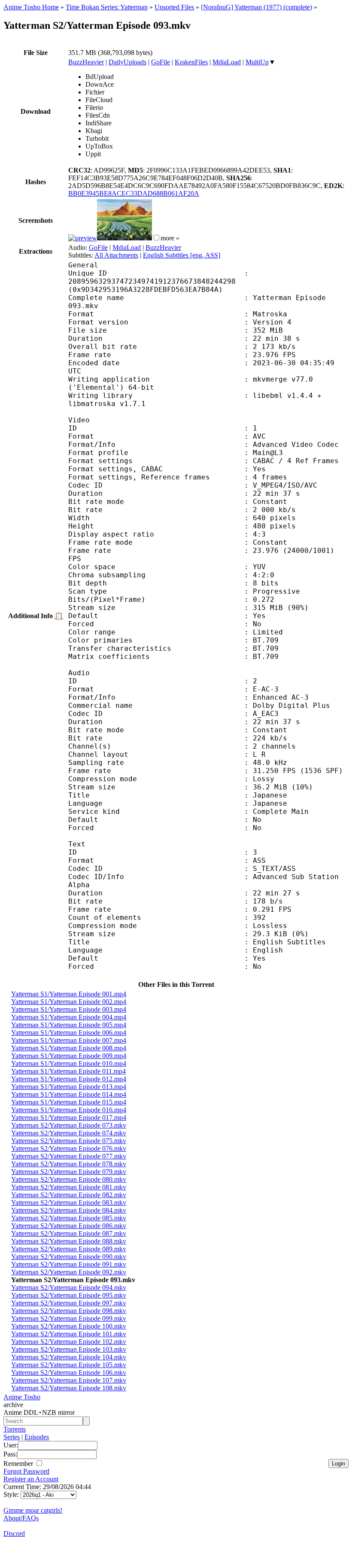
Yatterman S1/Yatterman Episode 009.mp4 (68, 1055)
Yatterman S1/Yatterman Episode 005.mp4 (68, 1024)
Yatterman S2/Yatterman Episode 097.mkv (68, 1303)
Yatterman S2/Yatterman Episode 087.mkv (68, 1233)
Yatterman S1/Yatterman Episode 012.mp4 (68, 1079)
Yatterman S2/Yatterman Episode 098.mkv (68, 1310)
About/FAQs (21, 1518)
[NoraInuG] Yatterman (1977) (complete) (256, 7)
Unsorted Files (174, 7)
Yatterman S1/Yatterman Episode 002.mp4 (68, 1001)
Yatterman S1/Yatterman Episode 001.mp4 (68, 994)
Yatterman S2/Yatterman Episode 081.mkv (68, 1187)
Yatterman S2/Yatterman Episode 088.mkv (68, 1241)
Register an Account (30, 1479)
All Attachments (116, 255)
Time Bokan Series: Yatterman (107, 7)
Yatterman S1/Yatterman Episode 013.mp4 (68, 1086)
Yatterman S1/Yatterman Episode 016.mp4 (68, 1109)
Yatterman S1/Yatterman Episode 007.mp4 (68, 1040)
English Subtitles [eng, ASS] (181, 255)
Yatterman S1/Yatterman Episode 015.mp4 (68, 1102)
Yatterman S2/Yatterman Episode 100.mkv (68, 1326)
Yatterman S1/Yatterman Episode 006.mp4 (68, 1032)
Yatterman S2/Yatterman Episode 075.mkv (68, 1140)
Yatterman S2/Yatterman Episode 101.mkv (68, 1334)
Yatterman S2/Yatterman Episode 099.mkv (68, 1318)
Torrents (14, 1429)
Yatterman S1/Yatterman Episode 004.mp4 (68, 1017)
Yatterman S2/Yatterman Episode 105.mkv (68, 1364)
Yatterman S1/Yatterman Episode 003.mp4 (68, 1009)
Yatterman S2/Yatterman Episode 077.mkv (68, 1156)
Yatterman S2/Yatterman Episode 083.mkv (68, 1202)
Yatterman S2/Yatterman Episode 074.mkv (68, 1133)
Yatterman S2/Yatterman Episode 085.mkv (68, 1218)
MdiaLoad (226, 62)
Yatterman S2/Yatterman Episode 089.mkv (68, 1249)
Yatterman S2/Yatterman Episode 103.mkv (68, 1349)
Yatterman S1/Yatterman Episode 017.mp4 (68, 1117)
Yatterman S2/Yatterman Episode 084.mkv (68, 1210)
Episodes (36, 1437)
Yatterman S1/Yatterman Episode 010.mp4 (68, 1063)
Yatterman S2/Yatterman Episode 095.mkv (68, 1295)
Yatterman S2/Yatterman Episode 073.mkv (68, 1125)
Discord (14, 1533)
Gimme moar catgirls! (32, 1510)
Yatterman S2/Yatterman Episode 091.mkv (68, 1264)
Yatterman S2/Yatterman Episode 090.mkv (68, 1256)
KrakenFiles (191, 62)
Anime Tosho (21, 1397)
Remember (19, 1463)
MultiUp (257, 62)
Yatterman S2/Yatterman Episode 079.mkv (68, 1171)
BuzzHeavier (86, 62)
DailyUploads (127, 62)
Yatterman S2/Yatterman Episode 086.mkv (68, 1225)
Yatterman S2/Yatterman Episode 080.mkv (68, 1179)
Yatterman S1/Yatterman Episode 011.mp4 (68, 1071)
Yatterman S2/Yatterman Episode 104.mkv (68, 1357)
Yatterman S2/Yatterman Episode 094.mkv (68, 1287)
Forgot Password (26, 1471)
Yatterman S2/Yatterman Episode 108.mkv (68, 1388)
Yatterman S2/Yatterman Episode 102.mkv (68, 1341)
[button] (156, 237)
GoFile (160, 62)
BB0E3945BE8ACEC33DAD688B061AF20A (133, 193)
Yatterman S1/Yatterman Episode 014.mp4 (68, 1094)
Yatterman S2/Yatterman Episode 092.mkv (68, 1272)
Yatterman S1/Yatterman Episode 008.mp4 (68, 1048)
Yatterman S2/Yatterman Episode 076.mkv (68, 1148)
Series (11, 1437)
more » (170, 238)
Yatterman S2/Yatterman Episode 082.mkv (68, 1194)
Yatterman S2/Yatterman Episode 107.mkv (68, 1380)
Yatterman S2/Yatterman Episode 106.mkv (68, 1372)
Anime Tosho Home (31, 7)
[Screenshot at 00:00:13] (82, 238)
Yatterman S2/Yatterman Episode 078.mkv (68, 1164)
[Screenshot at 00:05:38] (124, 238)
